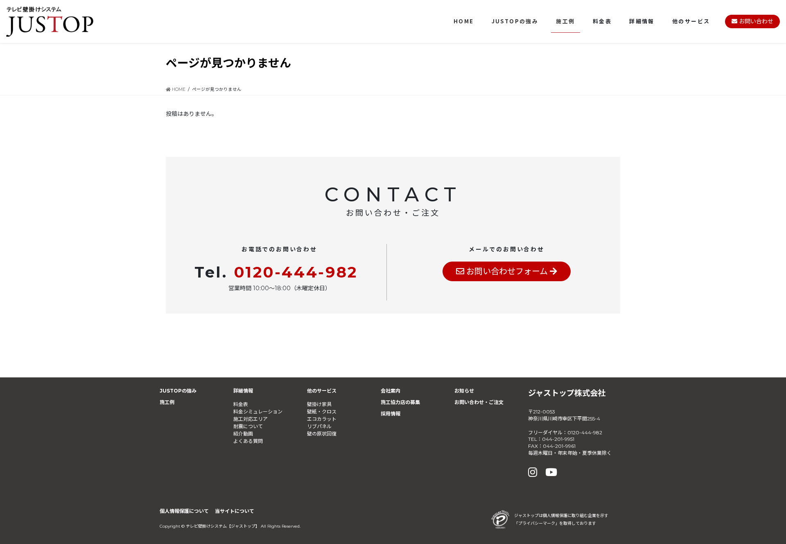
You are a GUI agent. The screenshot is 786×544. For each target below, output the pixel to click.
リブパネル (319, 426)
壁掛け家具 (319, 404)
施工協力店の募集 (400, 402)
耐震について (248, 426)
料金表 (240, 404)
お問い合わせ (755, 21)
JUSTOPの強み (178, 391)
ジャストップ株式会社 (566, 393)
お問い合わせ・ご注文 (479, 402)
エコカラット (322, 419)
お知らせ (464, 391)
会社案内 (390, 391)
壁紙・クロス (322, 412)
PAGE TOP (760, 520)
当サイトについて (234, 511)
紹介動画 (243, 434)
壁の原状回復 (322, 434)
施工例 (167, 402)
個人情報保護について (184, 511)
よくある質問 (248, 441)
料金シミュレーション (257, 412)
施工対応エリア (250, 419)
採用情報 (390, 414)
